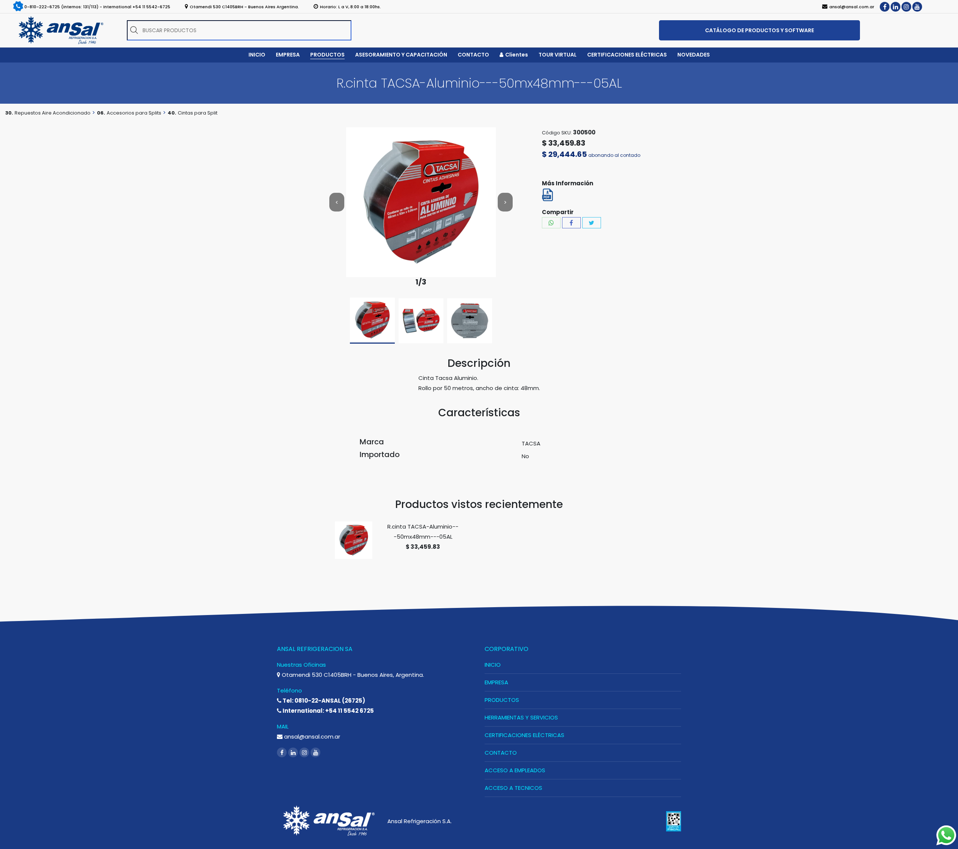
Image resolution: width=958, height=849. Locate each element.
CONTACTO (501, 753)
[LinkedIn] (895, 7)
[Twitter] (591, 222)
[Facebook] (885, 7)
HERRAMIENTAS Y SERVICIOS (521, 717)
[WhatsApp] (551, 222)
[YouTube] (917, 7)
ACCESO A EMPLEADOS (515, 770)
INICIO (493, 665)
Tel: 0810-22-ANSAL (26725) (323, 701)
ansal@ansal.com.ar (311, 736)
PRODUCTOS (502, 700)
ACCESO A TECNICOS (513, 788)
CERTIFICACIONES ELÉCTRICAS (524, 735)
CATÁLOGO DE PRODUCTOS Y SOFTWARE (759, 30)
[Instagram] (906, 7)
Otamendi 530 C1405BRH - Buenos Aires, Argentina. (352, 675)
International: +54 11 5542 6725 (327, 711)
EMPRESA (496, 682)
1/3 (420, 282)
